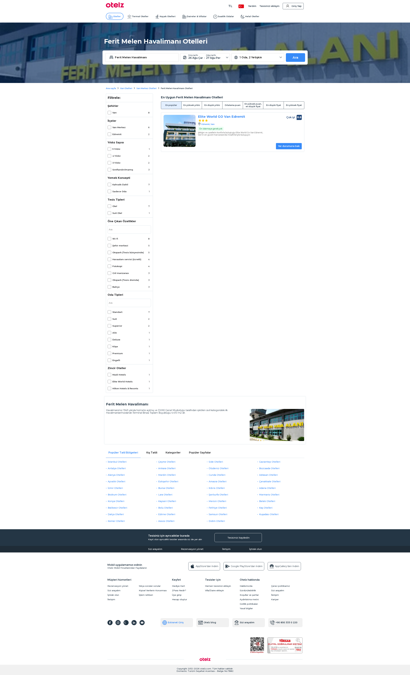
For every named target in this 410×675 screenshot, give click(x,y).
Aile (114, 332)
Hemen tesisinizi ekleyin (218, 586)
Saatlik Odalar (226, 16)
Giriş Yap (296, 6)
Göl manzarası (120, 273)
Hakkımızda (246, 586)
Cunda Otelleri (217, 474)
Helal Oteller (252, 16)
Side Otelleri (216, 461)
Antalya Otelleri (117, 468)
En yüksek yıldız (191, 105)
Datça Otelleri (116, 514)
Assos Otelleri (166, 521)
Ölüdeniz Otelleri (218, 468)
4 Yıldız (116, 156)
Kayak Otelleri (168, 16)
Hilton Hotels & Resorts (125, 388)
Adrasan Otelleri (268, 474)
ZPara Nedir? (179, 590)
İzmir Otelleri (115, 488)
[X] (126, 622)
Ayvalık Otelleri (116, 481)
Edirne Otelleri (166, 514)
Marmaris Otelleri (269, 494)
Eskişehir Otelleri (168, 481)
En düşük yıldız (212, 105)
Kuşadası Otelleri (269, 514)
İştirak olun (255, 549)
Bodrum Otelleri (117, 494)
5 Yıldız (116, 149)
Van (114, 112)
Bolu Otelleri (165, 507)
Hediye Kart (178, 586)
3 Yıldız (116, 162)
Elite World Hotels (122, 381)
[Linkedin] (134, 622)
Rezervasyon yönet (192, 549)
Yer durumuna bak (289, 146)
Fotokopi (117, 266)
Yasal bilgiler (246, 608)
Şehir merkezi (120, 245)
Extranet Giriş (176, 622)
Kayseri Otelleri (167, 501)
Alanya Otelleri (116, 474)
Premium (117, 353)
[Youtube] (142, 622)
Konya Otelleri (116, 501)
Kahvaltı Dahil (120, 184)
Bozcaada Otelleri (269, 468)
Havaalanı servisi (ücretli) (126, 259)
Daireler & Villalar (197, 16)
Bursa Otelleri (166, 488)
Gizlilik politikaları (249, 604)
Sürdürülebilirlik (248, 590)
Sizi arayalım (155, 549)
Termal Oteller (140, 16)
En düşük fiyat (273, 105)
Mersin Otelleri (217, 501)
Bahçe (116, 287)
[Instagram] (118, 622)
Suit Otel (117, 213)
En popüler (171, 105)
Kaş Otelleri (265, 507)
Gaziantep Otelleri (269, 461)
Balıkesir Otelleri (117, 507)
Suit (114, 319)
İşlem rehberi (146, 595)
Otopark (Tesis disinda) (125, 280)
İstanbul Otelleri (117, 461)
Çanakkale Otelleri (269, 481)
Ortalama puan (232, 105)
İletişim (226, 549)
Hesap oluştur (179, 599)
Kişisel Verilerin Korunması (153, 590)
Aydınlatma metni (249, 599)
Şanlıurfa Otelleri (218, 494)
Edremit (116, 134)
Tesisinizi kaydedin (238, 537)
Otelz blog (210, 622)
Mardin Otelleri (167, 474)
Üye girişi (176, 595)
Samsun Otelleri (218, 514)
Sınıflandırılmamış (122, 169)
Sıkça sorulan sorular (150, 586)
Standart (117, 312)
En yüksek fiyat (294, 105)
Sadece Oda (119, 191)
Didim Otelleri (217, 521)
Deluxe (116, 339)
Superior (117, 326)
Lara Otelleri (165, 494)
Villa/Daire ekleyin (214, 590)
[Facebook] (110, 622)
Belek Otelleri (267, 501)
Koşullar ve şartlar (249, 595)
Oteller (117, 16)
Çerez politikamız (280, 586)
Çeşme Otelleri (166, 461)
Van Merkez (119, 127)
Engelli (116, 360)
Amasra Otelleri (217, 481)
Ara (295, 57)
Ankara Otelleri (167, 468)
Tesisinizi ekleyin (269, 6)
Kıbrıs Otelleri (217, 488)
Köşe (115, 346)
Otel (114, 206)
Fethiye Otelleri (218, 507)
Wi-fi (115, 238)
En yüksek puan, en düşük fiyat (253, 105)
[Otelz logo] (115, 6)
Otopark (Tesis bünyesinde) (128, 252)
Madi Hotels (119, 374)
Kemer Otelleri (116, 521)
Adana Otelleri (267, 488)
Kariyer (275, 599)
